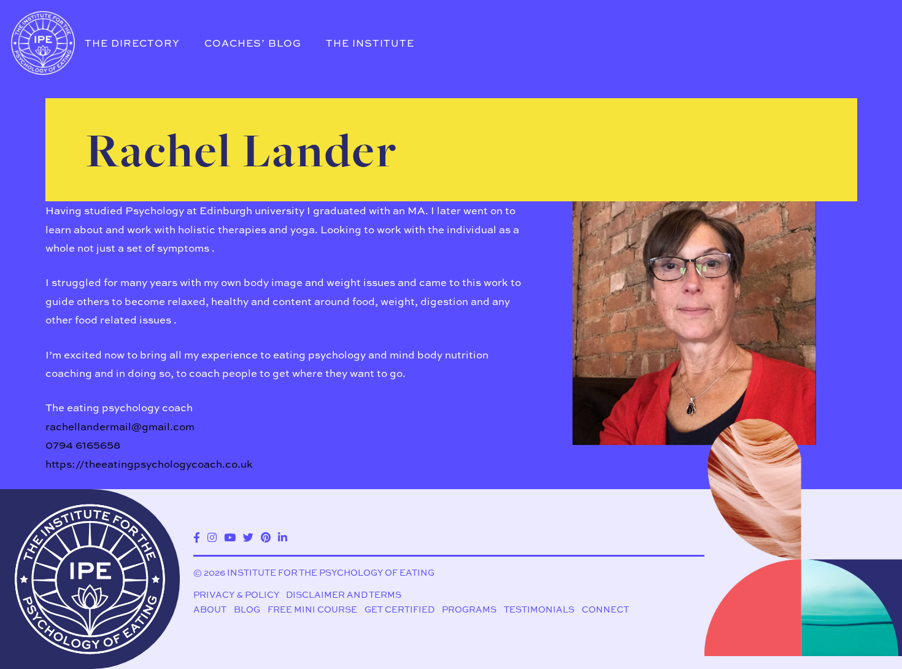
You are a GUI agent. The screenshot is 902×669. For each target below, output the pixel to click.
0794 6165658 (82, 445)
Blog (247, 609)
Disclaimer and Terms (343, 594)
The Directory (132, 43)
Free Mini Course (312, 609)
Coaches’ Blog (252, 43)
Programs (469, 609)
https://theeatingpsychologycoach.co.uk (149, 464)
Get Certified (399, 609)
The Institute (370, 43)
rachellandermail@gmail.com (120, 426)
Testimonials (539, 609)
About (209, 609)
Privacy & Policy (236, 594)
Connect (605, 609)
